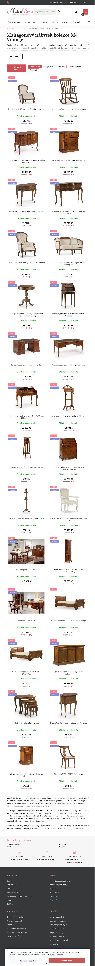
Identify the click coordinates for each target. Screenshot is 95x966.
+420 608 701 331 (19, 859)
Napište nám (12, 885)
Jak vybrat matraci (57, 936)
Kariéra (10, 904)
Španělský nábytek (58, 921)
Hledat (58, 12)
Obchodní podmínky (15, 917)
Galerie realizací (13, 892)
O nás (9, 881)
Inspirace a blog (56, 932)
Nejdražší (61, 67)
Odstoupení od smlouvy (16, 928)
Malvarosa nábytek (58, 917)
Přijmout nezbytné (28, 961)
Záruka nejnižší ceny (58, 885)
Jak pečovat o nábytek (59, 940)
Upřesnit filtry (17, 68)
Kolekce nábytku (57, 928)
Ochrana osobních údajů (17, 932)
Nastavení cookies (56, 955)
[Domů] (12, 28)
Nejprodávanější (75, 67)
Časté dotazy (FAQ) (14, 936)
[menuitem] (15, 22)
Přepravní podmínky (15, 921)
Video (9, 900)
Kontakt (10, 888)
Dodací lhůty (12, 924)
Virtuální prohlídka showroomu (20, 896)
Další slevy (54, 896)
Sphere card (55, 892)
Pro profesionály (57, 900)
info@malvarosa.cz (46, 859)
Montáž (53, 888)
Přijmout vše (66, 960)
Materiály (54, 944)
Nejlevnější (49, 67)
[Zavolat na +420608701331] (8, 2)
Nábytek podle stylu (58, 924)
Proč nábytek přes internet (61, 881)
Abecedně (33, 70)
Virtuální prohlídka (56, 2)
